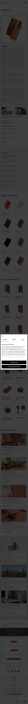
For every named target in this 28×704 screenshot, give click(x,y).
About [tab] (23, 339)
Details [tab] (14, 339)
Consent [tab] (5, 339)
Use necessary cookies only (14, 366)
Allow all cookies (14, 362)
